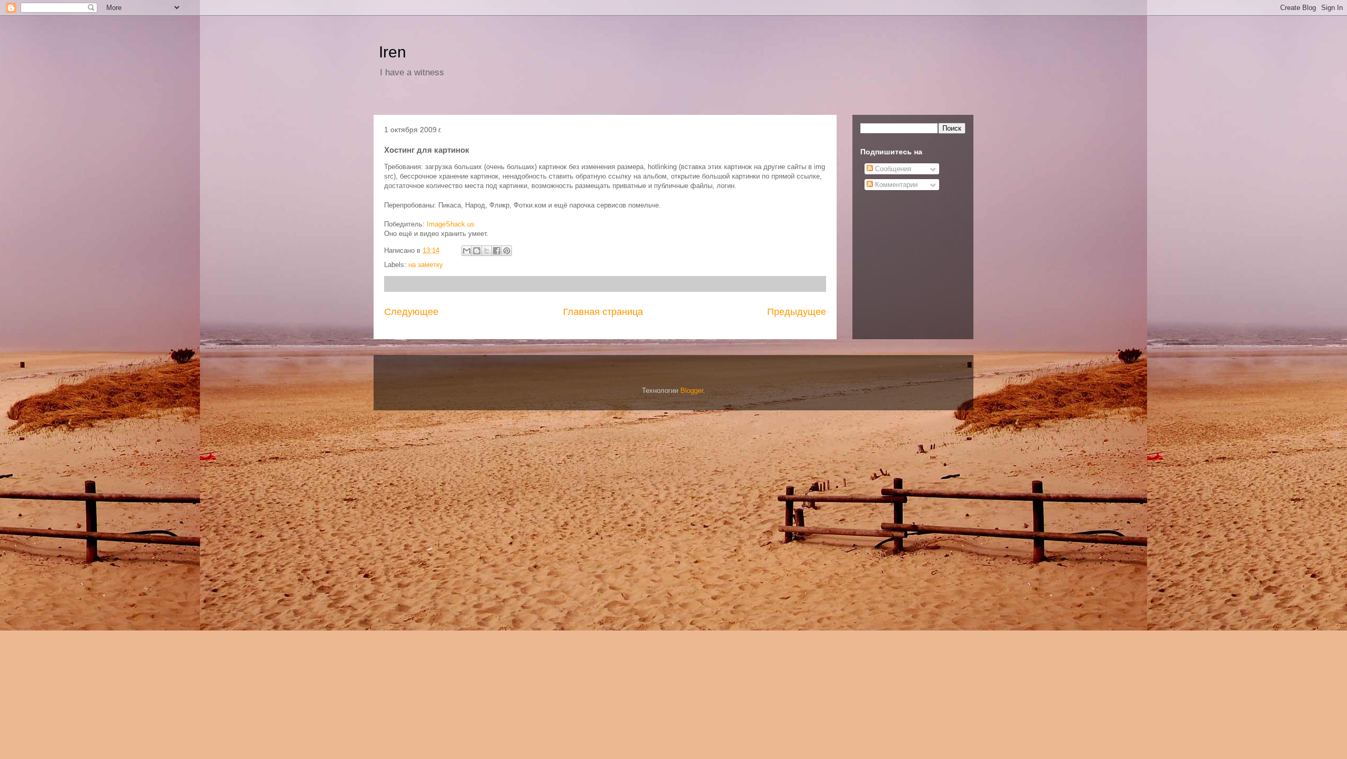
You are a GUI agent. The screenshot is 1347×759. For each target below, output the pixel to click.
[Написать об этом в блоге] (476, 250)
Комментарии (895, 185)
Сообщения (892, 169)
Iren (392, 52)
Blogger (691, 391)
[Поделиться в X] (486, 250)
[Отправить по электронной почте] (466, 250)
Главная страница (603, 312)
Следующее (411, 312)
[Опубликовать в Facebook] (496, 250)
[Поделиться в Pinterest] (506, 250)
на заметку (425, 265)
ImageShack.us (451, 224)
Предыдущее (796, 312)
